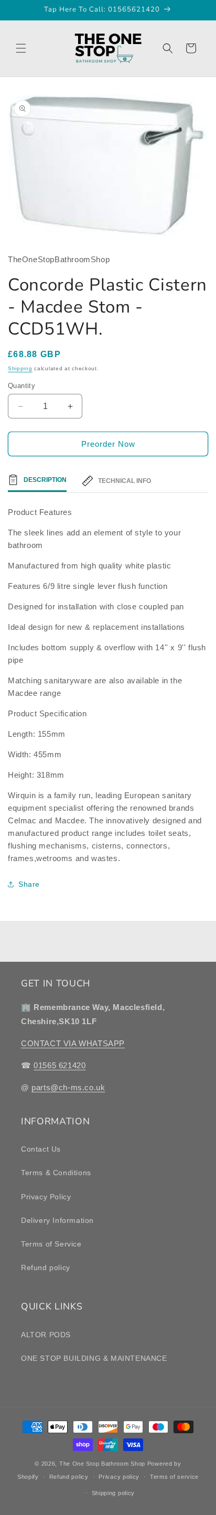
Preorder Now (108, 443)
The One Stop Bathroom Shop (102, 1463)
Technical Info (124, 481)
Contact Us (41, 1149)
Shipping (20, 368)
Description (45, 479)
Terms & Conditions (56, 1172)
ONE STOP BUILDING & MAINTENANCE (94, 1358)
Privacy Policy (46, 1196)
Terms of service (174, 1477)
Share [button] (29, 884)
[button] (21, 48)
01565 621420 (59, 1065)
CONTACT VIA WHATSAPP (73, 1043)
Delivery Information (57, 1220)
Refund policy (45, 1267)
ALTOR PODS (46, 1334)
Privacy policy (119, 1477)
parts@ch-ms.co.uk (68, 1087)
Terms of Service (51, 1244)
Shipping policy (113, 1493)
